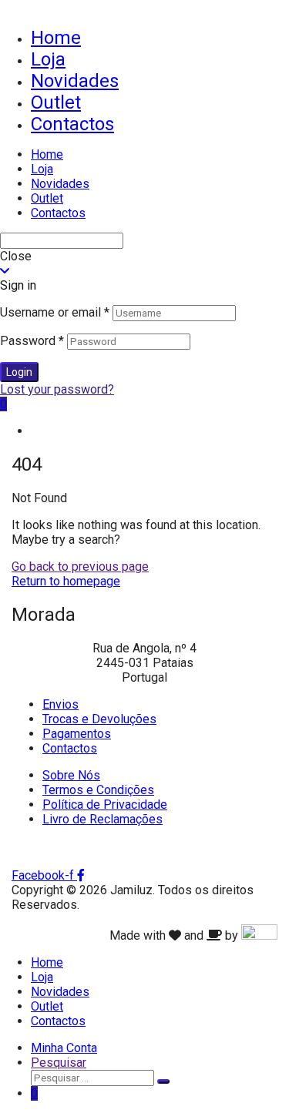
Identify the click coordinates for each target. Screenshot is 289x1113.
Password (32, 341)
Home (56, 38)
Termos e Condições (98, 790)
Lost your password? (57, 389)
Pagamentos (76, 733)
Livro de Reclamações (102, 819)
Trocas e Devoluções (99, 719)
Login (19, 372)
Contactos (72, 124)
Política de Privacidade (104, 804)
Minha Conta (64, 1048)
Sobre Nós (71, 775)
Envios (60, 704)
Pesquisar (58, 1062)
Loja (48, 59)
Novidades (75, 81)
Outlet (56, 102)
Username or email (54, 312)
